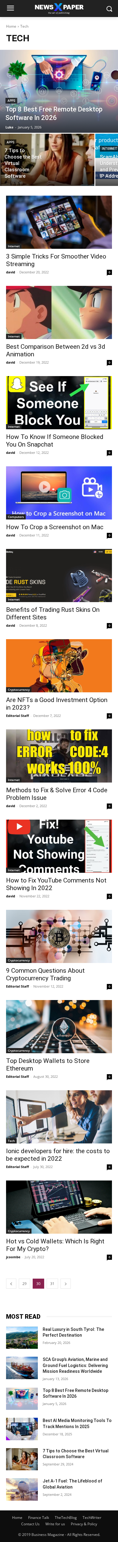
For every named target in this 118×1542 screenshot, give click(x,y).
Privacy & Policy (84, 1524)
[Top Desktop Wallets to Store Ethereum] (59, 1026)
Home (11, 26)
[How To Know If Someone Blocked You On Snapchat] (59, 402)
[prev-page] (11, 1284)
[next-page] (66, 1284)
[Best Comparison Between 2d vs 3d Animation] (59, 312)
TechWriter (92, 1517)
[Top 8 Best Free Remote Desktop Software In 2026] (59, 91)
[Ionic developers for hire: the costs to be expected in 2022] (59, 1116)
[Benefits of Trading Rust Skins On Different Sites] (59, 575)
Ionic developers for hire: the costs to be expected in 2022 (58, 1154)
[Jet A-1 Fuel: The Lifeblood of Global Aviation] (22, 1489)
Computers (16, 517)
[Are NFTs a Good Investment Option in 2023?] (59, 665)
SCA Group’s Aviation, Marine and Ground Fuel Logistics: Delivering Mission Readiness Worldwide (75, 1365)
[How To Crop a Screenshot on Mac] (59, 492)
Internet (14, 246)
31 (52, 1283)
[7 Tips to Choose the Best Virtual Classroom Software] (47, 160)
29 (24, 1283)
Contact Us (30, 1524)
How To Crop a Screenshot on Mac (54, 527)
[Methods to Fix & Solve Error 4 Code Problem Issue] (59, 756)
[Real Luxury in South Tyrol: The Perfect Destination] (22, 1338)
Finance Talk (38, 1517)
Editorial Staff (17, 715)
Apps (11, 100)
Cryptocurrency (19, 689)
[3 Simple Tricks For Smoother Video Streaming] (59, 222)
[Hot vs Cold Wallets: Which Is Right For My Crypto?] (59, 1207)
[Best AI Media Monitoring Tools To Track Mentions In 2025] (22, 1429)
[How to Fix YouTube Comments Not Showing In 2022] (59, 846)
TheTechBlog (66, 1517)
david (10, 272)
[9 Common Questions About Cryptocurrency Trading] (59, 936)
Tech (11, 1141)
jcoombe (13, 1257)
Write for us (55, 1524)
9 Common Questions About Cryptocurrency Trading (45, 974)
